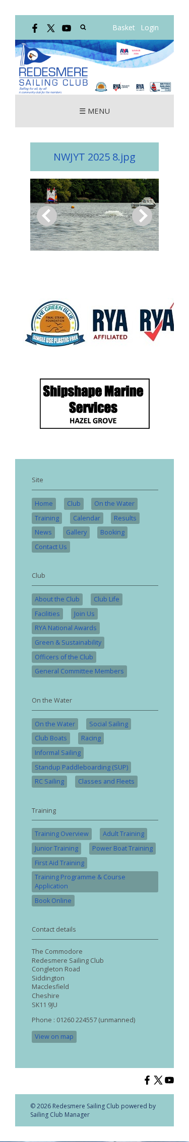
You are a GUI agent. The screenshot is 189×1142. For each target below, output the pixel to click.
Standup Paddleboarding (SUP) (81, 767)
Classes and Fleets (106, 781)
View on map (54, 1036)
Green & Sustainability (68, 642)
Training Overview (62, 833)
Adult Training (123, 833)
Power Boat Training (122, 848)
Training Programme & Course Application (80, 881)
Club (74, 503)
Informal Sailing (58, 752)
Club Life (106, 599)
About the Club (57, 599)
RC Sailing (49, 781)
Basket (123, 27)
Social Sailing (108, 724)
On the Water (114, 503)
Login (150, 27)
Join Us (84, 614)
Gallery (76, 532)
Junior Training (56, 848)
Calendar (86, 518)
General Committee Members (79, 671)
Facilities (47, 614)
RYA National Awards (66, 628)
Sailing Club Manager (60, 1114)
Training (47, 518)
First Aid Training (59, 863)
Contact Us (51, 547)
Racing (91, 738)
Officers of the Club (64, 657)
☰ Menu (94, 111)
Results (125, 518)
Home (44, 503)
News (43, 532)
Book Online (53, 900)
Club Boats (51, 738)
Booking (112, 532)
